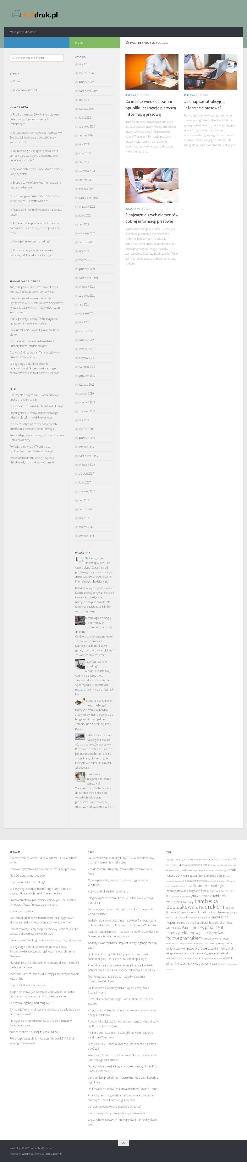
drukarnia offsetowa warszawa (223, 865)
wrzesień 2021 (87, 286)
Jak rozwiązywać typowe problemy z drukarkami (116, 1113)
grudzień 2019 (87, 375)
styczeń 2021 (86, 331)
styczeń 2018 (86, 429)
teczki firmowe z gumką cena (203, 953)
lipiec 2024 (85, 117)
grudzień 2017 (87, 438)
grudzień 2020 (87, 340)
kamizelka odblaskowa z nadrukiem (195, 904)
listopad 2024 (86, 108)
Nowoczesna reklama (22, 911)
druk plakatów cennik (211, 875)
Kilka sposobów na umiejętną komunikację (34, 1032)
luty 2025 (84, 100)
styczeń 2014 (86, 527)
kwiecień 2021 (87, 313)
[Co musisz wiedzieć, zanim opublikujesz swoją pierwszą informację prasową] (151, 72)
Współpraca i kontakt (22, 32)
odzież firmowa (174, 928)
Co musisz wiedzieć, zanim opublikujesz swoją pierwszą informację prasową (150, 108)
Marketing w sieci (95, 558)
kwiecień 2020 (87, 367)
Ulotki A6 (197, 958)
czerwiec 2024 (87, 126)
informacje (187, 902)
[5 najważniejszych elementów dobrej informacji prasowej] (151, 185)
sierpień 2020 (86, 358)
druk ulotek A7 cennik (226, 881)
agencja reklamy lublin (177, 859)
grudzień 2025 (87, 82)
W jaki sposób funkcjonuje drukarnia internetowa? (98, 778)
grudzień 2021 (87, 269)
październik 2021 (88, 278)
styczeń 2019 (86, 393)
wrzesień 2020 (87, 349)
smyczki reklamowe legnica (191, 943)
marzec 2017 (86, 509)
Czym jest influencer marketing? (31, 241)
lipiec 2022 (85, 215)
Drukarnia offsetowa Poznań (195, 865)
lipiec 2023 (85, 153)
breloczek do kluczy (198, 859)
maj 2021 (84, 304)
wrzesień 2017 (87, 464)
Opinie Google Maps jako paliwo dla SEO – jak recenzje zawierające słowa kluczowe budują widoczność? (36, 155)
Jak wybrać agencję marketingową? (31, 1003)
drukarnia (173, 864)
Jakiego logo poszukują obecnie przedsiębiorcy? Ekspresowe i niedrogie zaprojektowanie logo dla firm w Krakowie (34, 368)
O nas (16, 81)
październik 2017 (88, 456)
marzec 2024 (86, 135)
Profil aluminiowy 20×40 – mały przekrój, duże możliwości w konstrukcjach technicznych (35, 119)
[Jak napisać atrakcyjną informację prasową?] (210, 72)
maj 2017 (84, 500)
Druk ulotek (211, 881)
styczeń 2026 (86, 73)
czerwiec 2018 (87, 411)
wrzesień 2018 (87, 402)
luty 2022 (84, 251)
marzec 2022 (86, 242)
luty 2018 (84, 420)
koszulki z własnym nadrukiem (195, 917)
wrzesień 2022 (87, 206)
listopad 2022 (86, 189)
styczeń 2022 (86, 260)
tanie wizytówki (175, 948)
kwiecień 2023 (87, 171)
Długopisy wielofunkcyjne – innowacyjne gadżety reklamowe (45, 940)
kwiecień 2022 (87, 233)
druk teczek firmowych (194, 880)
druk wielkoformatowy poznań (179, 886)
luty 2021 (84, 322)
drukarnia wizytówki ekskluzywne (183, 870)
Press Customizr (53, 1153)
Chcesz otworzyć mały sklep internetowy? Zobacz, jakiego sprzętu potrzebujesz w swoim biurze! (36, 137)
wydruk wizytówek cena (200, 963)
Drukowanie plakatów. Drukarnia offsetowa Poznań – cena (122, 1089)
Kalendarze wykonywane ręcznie (94, 588)
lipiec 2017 (85, 482)
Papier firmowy (193, 927)
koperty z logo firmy (199, 912)
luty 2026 (84, 64)
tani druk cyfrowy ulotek (218, 943)
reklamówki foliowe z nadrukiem (196, 935)
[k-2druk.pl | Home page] (36, 13)
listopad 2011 (86, 536)
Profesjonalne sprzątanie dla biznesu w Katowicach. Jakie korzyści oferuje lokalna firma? (35, 227)
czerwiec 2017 (87, 491)
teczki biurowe (196, 948)
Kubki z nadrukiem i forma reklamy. (108, 891)
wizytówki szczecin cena (212, 958)
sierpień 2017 (86, 473)
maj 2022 (84, 224)
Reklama (130, 95)
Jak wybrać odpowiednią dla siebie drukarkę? (36, 406)
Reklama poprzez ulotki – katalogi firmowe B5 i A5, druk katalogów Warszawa (94, 739)
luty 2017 (84, 518)
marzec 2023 (86, 180)
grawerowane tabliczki (181, 896)
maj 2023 (84, 162)
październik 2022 (88, 197)
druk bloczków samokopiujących (214, 870)
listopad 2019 (86, 384)
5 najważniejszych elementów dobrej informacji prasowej (43, 869)
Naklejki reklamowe (220, 922)
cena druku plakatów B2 (221, 859)
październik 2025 (88, 91)
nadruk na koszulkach (195, 922)
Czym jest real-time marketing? (27, 882)
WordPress (27, 1153)
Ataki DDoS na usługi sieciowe (27, 875)
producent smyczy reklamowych (194, 929)
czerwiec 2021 (87, 295)
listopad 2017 (86, 447)
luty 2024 (84, 144)
